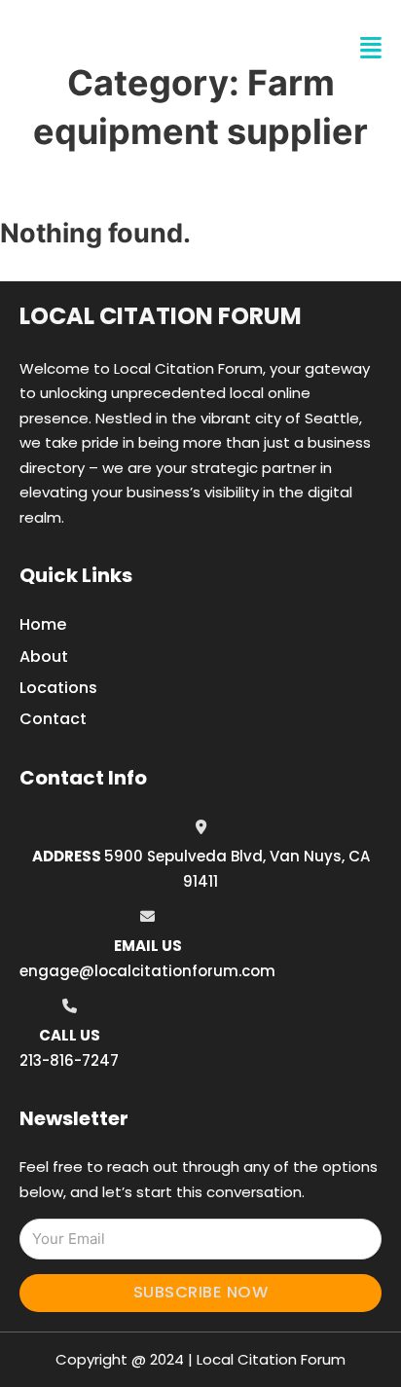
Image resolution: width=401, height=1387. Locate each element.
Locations (58, 687)
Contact (53, 719)
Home (42, 624)
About (43, 656)
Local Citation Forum (160, 316)
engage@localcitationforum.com (147, 971)
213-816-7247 (69, 1060)
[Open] (371, 48)
